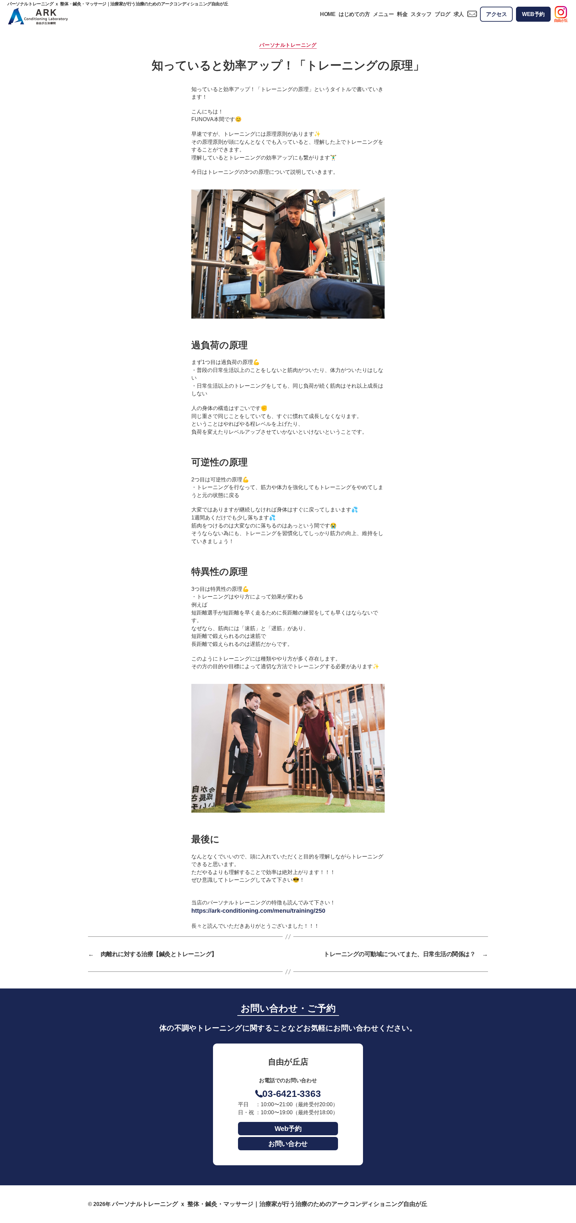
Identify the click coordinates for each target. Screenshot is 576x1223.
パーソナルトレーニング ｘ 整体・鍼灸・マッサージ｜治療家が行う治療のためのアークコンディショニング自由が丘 (269, 1204)
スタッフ (421, 14)
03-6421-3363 (291, 1094)
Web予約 (288, 1128)
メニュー (383, 14)
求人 (459, 14)
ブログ (442, 14)
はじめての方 (354, 14)
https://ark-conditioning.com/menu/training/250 (258, 910)
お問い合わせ (288, 1143)
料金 (402, 14)
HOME (327, 14)
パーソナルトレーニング (287, 45)
